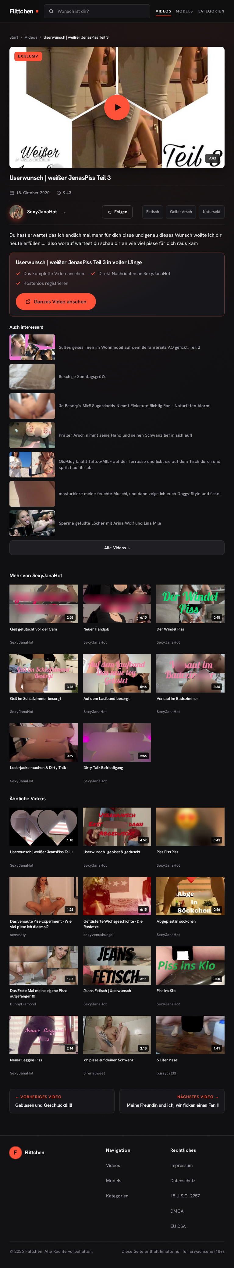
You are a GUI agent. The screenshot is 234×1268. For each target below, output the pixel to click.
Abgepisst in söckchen (176, 921)
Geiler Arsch (181, 211)
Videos (163, 11)
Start (13, 37)
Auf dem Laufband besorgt (106, 698)
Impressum (181, 1165)
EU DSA (178, 1226)
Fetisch (152, 211)
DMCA (177, 1211)
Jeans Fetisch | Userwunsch (107, 990)
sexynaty (18, 934)
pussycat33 (166, 1073)
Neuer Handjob (96, 629)
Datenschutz (182, 1181)
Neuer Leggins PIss (26, 1060)
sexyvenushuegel (98, 934)
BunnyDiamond (23, 1004)
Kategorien (211, 11)
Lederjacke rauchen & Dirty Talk (38, 767)
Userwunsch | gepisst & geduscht (112, 851)
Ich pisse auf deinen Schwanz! (108, 1060)
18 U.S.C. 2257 (185, 1196)
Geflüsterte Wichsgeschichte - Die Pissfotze (113, 924)
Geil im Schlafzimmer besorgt (35, 698)
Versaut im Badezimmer (177, 698)
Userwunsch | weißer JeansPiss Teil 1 (42, 851)
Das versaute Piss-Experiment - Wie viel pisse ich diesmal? (41, 924)
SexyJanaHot (21, 642)
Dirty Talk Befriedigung (103, 767)
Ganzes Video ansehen (65, 303)
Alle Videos (117, 547)
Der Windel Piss (170, 629)
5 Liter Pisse (167, 1060)
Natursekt (212, 211)
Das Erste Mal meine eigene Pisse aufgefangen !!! (39, 993)
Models (184, 11)
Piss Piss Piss (167, 851)
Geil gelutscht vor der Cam (33, 629)
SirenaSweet (94, 1073)
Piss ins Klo (166, 990)
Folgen (120, 213)
